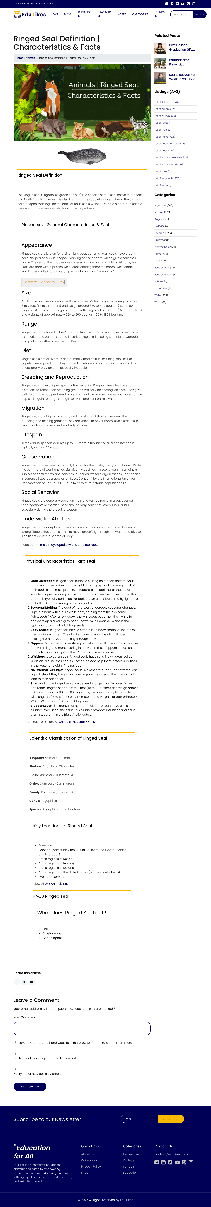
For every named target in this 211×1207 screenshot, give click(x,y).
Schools (158, 281)
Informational (162, 246)
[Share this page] (31, 982)
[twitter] (177, 3)
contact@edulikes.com (42, 3)
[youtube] (182, 3)
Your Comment (25, 1017)
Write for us (89, 1160)
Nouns (158, 260)
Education (84, 12)
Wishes (158, 295)
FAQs (84, 1173)
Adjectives (160, 205)
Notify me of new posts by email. (37, 1074)
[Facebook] (166, 3)
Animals (30, 58)
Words (121, 14)
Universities (160, 288)
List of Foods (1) (163, 122)
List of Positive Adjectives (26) (171, 157)
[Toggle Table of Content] (60, 282)
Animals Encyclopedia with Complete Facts (67, 545)
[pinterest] (188, 3)
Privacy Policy (91, 1166)
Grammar (104, 12)
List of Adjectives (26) (166, 102)
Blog (67, 14)
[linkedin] (172, 3)
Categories (140, 14)
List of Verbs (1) (162, 185)
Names (158, 253)
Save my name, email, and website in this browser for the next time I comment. (75, 1043)
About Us (87, 1154)
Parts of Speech (163, 274)
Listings (159, 12)
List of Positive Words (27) (168, 164)
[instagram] (193, 3)
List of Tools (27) (163, 171)
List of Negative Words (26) (169, 143)
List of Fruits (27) (163, 129)
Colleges (159, 226)
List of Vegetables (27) (167, 178)
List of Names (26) (164, 136)
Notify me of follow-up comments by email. (45, 1058)
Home (54, 14)
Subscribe (171, 1119)
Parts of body (161, 267)
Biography (160, 219)
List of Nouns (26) (164, 150)
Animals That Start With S (77, 722)
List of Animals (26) (165, 116)
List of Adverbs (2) (164, 109)
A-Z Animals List (56, 884)
